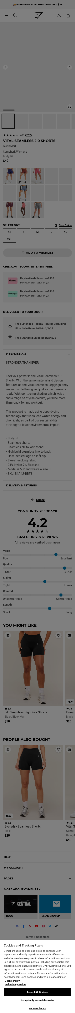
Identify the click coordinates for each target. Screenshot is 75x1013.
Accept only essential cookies (37, 1000)
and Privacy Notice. (15, 984)
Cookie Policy (12, 980)
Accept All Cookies (37, 992)
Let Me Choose (37, 1008)
